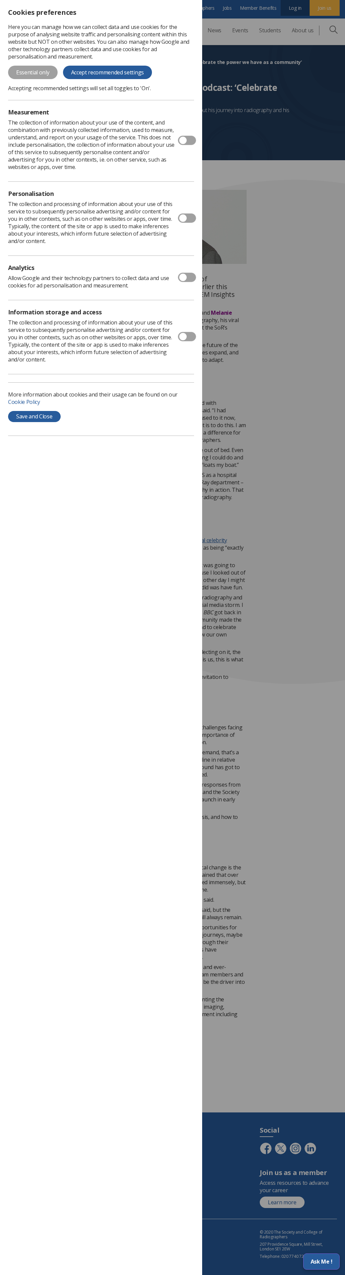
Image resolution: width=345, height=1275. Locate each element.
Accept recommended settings (107, 72)
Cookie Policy (24, 402)
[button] (321, 1261)
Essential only (33, 72)
